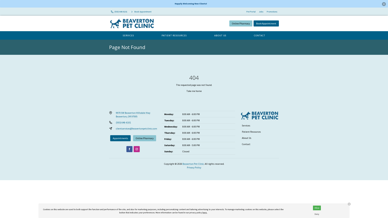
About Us (220, 35)
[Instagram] (137, 149)
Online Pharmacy (241, 23)
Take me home (194, 90)
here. (204, 212)
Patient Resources (174, 35)
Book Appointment (266, 23)
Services (128, 35)
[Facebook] (129, 149)
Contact (259, 35)
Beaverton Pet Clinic (193, 163)
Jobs (261, 11)
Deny (317, 214)
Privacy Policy (194, 167)
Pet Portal (251, 11)
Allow (316, 207)
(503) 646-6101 (123, 122)
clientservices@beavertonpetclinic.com (136, 128)
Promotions (272, 11)
